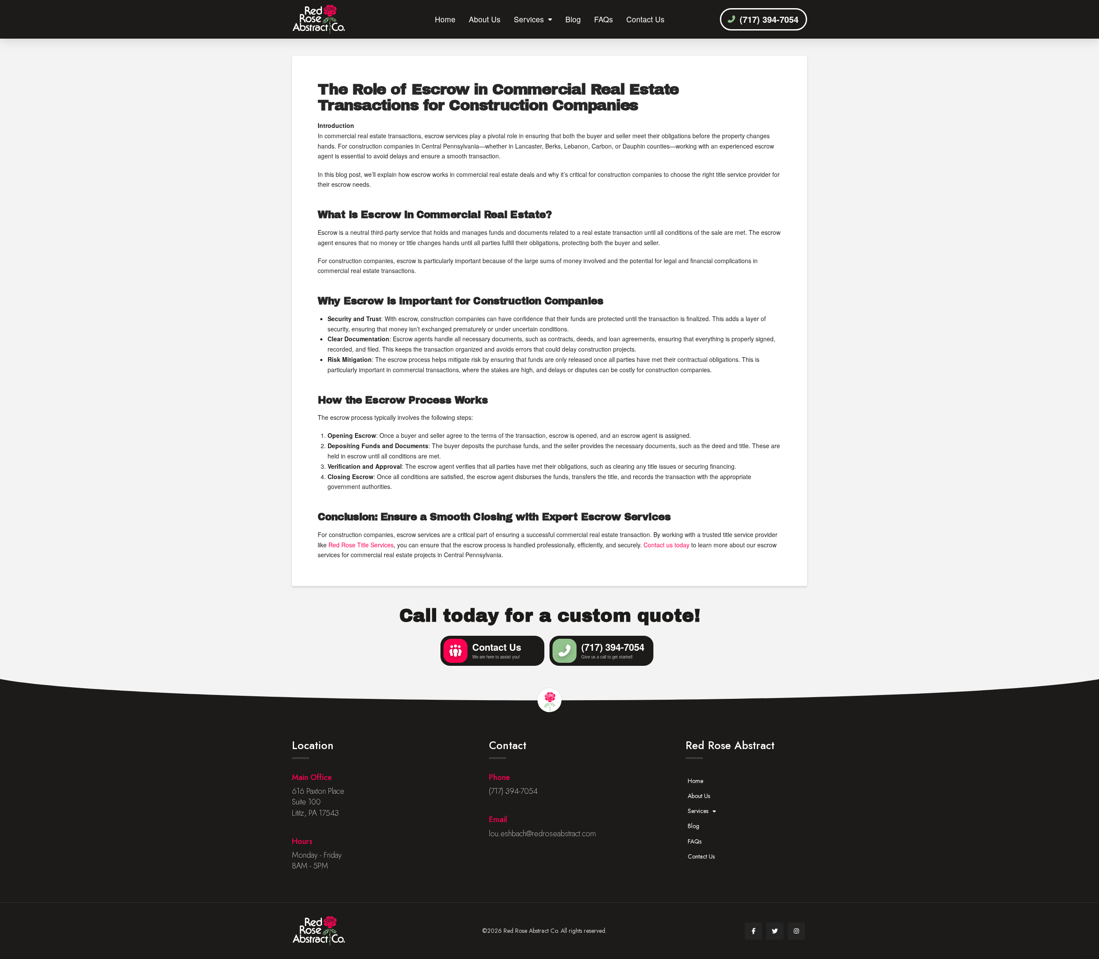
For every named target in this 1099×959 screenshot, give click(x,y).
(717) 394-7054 (513, 791)
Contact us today (666, 544)
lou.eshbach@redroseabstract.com (542, 833)
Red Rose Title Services (361, 544)
